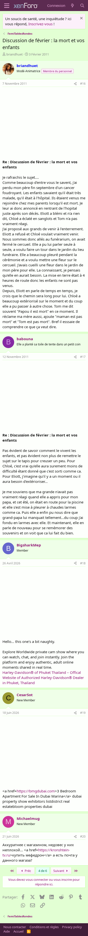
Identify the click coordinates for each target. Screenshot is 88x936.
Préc (27, 870)
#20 (83, 836)
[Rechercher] (82, 5)
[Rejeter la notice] (81, 18)
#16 (83, 83)
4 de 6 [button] (42, 870)
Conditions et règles (44, 927)
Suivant (59, 870)
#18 (83, 563)
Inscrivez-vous (40, 23)
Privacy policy (72, 927)
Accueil (18, 931)
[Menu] (6, 6)
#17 (83, 357)
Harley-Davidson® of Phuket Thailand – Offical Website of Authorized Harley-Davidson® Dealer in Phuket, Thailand (43, 677)
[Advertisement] (43, 123)
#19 (83, 713)
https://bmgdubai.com (36, 790)
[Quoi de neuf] (72, 5)
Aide (6, 931)
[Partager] (75, 84)
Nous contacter (14, 927)
